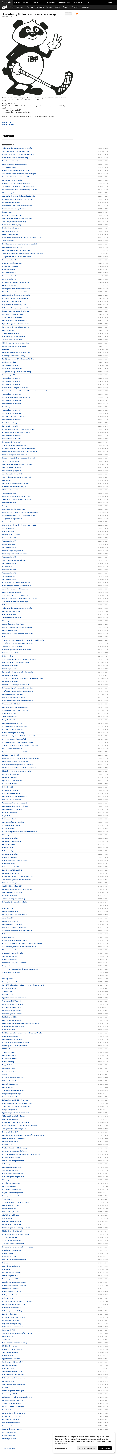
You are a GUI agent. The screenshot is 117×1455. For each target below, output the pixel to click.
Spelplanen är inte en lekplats (12, 368)
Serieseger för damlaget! (10, 1196)
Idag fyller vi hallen (8, 531)
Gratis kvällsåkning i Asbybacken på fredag (16, 250)
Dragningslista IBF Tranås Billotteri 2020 (15, 796)
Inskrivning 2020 (7, 787)
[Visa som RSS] (77, 14)
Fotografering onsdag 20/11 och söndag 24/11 (17, 876)
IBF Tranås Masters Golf (10, 784)
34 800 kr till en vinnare (9, 956)
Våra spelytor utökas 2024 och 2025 (14, 416)
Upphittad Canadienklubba (11, 1359)
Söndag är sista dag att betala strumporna (16, 397)
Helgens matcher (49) (9, 260)
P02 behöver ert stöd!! (9, 1071)
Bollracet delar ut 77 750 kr (11, 867)
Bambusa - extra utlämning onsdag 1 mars (16, 496)
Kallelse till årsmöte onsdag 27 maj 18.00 (15, 170)
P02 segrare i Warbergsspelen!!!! (12, 1173)
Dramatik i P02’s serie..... (10, 1084)
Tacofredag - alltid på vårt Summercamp (15, 151)
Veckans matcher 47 (9, 541)
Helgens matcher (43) (9, 276)
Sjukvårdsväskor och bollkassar (12, 1375)
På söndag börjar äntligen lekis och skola (15, 685)
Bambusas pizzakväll (9, 362)
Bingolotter (6, 816)
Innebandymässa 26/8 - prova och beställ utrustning (19, 458)
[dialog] (84, 1442)
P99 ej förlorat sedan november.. (12, 1327)
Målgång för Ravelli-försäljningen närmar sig (16, 183)
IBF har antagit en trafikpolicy (11, 1189)
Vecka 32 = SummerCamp (10, 461)
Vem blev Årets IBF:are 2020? (11, 800)
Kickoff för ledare (8, 605)
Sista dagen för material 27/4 (11, 1308)
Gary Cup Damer (7, 979)
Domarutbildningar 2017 (10, 1132)
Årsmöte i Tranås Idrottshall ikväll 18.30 (15, 806)
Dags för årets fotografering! (11, 1272)
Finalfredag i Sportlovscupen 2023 (13, 509)
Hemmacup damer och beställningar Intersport (17, 889)
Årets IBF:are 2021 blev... (10, 717)
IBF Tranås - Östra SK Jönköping (13, 1078)
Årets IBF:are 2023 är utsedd (11, 467)
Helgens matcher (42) (9, 279)
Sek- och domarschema (10, 1119)
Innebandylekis (7, 122)
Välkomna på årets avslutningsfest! (13, 1384)
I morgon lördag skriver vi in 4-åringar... (15, 455)
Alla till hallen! (6, 480)
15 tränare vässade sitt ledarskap (13, 490)
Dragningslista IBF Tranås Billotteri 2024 (15, 320)
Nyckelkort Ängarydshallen (11, 774)
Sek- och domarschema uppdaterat (14, 1260)
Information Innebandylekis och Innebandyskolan (18, 448)
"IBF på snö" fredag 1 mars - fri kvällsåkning (16, 372)
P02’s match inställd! (9, 1081)
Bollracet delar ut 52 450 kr (11, 755)
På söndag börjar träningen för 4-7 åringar (16, 292)
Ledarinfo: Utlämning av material (13, 694)
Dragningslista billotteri (10, 161)
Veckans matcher (8, 522)
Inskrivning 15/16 (7, 1368)
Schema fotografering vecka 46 (12, 550)
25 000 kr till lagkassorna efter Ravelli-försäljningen (19, 174)
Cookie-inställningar (8, 1448)
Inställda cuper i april (9, 819)
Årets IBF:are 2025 (8, 241)
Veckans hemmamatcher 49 (11, 400)
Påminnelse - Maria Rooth (10, 950)
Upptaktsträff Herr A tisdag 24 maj (13, 1304)
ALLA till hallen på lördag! (10, 1215)
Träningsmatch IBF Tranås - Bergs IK (14, 1001)
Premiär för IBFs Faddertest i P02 (13, 1349)
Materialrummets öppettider (11, 1292)
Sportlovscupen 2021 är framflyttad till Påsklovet (18, 742)
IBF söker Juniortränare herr (11, 1183)
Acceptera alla (105, 1448)
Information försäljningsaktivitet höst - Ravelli (17, 199)
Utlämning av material (9, 1438)
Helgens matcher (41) (9, 285)
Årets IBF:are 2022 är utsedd (11, 592)
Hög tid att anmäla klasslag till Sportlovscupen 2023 (19, 525)
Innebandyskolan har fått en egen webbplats (17, 627)
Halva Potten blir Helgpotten (11, 423)
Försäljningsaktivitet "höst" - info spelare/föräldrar (18, 429)
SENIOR (16, 2)
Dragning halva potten (9, 1314)
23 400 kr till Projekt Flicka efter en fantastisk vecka (19, 947)
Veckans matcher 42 (9, 573)
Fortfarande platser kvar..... (11, 1276)
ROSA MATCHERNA (8, 269)
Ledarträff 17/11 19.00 (9, 1256)
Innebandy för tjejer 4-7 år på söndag (14, 927)
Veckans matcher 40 (9, 579)
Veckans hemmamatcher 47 (11, 410)
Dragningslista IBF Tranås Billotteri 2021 (15, 707)
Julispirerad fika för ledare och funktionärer (16, 257)
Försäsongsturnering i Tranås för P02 (14, 1151)
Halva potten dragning (9, 506)
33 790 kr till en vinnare (9, 1049)
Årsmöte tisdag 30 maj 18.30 (11, 1167)
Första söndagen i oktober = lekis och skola (16, 582)
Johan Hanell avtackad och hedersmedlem (16, 589)
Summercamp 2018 (8, 1030)
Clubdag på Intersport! (9, 959)
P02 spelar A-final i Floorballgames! (13, 1317)
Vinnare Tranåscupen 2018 (11, 972)
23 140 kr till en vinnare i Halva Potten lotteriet (17, 931)
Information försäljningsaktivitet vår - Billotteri (17, 177)
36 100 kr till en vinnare (9, 1237)
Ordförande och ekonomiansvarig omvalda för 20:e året (20, 1023)
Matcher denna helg (8, 864)
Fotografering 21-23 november (12, 1416)
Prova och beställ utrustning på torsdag (15, 298)
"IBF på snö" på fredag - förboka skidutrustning (17, 643)
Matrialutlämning (7, 1355)
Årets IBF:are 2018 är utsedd (11, 1020)
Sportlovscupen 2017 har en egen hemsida (16, 1228)
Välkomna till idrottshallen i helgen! (13, 1116)
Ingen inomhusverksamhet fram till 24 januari (17, 752)
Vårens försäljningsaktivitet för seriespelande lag (18, 515)
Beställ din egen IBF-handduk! (12, 1014)
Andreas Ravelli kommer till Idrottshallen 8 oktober (18, 196)
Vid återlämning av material (11, 825)
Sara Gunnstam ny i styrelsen (11, 471)
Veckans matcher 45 (9, 557)
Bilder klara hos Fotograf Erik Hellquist (15, 388)
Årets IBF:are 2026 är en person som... (14, 164)
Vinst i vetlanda (7, 1199)
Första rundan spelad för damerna (13, 1413)
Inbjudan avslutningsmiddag (11, 1323)
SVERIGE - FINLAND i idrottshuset (13, 1407)
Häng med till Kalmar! (9, 1186)
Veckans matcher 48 (9, 538)
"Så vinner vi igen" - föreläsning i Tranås (15, 193)
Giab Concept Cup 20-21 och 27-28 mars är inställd (19, 736)
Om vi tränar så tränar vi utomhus (13, 822)
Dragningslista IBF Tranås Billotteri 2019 (15, 915)
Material (5, 934)
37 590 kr (5, 1074)
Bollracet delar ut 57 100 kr (11, 535)
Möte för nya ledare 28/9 (10, 1279)
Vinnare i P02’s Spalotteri (10, 1097)
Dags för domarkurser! (9, 1365)
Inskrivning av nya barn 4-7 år (11, 215)
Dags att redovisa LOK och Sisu (12, 1400)
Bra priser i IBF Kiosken (9, 812)
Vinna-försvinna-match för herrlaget (14, 487)
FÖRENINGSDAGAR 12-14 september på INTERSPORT (19, 1125)
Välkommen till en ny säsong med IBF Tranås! (17, 218)
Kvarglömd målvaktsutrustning (12, 1221)
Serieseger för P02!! (8, 1330)
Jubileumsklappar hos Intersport (13, 1244)
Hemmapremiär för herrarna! (11, 442)
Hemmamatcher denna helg (11, 873)
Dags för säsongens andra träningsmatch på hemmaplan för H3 (23, 1135)
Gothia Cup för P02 (8, 1087)
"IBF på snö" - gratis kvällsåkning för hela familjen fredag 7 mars (23, 253)
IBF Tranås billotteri (8, 828)
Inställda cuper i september (11, 793)
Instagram (5, 1263)
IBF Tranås (7, 2)
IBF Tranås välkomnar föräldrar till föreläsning (17, 1301)
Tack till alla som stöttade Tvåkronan (14, 560)
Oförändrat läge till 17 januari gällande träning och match (20, 758)
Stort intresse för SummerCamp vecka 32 (15, 327)
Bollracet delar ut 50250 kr (10, 653)
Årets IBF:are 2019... (8, 918)
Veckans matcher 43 (9, 570)
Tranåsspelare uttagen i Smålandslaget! (15, 1148)
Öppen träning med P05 (10, 911)
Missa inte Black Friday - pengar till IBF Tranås (17, 1103)
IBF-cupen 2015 (7, 1387)
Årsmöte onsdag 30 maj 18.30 (12, 1039)
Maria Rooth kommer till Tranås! (12, 953)
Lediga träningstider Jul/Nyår (11, 1094)
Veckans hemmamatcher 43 (11, 435)
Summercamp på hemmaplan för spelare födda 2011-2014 (21, 237)
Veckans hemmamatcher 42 (11, 439)
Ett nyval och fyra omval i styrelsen (13, 336)
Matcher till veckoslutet (9, 857)
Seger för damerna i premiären (12, 1429)
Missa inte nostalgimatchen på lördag (14, 1343)
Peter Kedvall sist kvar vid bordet (13, 1410)
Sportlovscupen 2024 (9, 375)
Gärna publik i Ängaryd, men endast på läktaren (17, 634)
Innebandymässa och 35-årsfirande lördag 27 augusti (19, 598)
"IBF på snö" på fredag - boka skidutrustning (17, 499)
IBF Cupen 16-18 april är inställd (12, 729)
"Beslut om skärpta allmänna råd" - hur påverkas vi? (19, 768)
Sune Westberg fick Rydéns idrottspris (15, 710)
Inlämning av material (9, 621)
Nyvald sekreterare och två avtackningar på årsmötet (19, 244)
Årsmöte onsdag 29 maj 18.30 (12, 340)
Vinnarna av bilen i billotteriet (11, 704)
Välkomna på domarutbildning (12, 892)
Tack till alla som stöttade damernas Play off (16, 477)
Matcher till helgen (8, 851)
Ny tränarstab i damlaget (10, 1036)
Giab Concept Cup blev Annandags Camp (16, 343)
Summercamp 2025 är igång (11, 225)
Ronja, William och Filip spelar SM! (13, 1004)
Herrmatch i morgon (8, 844)
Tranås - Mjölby (7, 991)
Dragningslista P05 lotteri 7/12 (12, 870)
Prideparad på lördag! (9, 883)
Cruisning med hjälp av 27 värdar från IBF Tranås (18, 154)
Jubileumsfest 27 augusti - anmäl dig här (15, 602)
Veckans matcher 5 (8, 528)
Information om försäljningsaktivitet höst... (16, 282)
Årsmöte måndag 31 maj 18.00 (12, 723)
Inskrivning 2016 (7, 1298)
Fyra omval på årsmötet (10, 921)
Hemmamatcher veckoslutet (11, 841)
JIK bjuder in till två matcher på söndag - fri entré (18, 186)
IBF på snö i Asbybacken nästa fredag (14, 739)
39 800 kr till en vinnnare (10, 1170)
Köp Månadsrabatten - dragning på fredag (16, 432)
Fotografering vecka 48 (10, 266)
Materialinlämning (8, 937)
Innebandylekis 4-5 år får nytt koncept (14, 1046)
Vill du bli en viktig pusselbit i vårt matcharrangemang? (20, 969)
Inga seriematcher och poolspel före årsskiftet (17, 764)
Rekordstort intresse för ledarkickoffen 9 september (19, 451)
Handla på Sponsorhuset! (10, 1419)
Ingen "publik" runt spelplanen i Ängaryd (15, 662)
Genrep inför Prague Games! (11, 1010)
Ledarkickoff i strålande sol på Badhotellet (16, 295)
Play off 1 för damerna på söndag (13, 1193)
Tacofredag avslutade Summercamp (14, 221)
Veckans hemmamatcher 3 (11, 381)
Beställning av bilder (9, 407)
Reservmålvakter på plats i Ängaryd (13, 624)
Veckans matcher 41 (9, 576)
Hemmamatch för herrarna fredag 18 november (17, 1247)
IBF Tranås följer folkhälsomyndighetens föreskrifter (19, 832)
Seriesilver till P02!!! (8, 1068)
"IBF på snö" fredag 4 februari (12, 646)
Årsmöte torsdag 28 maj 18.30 (12, 1371)
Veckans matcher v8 (9, 503)
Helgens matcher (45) (9, 273)
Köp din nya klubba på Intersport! (13, 1161)
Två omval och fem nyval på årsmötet (14, 803)
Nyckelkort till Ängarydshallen (12, 780)
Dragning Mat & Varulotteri (11, 611)
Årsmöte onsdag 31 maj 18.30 (12, 474)
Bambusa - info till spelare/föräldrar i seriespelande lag (20, 512)
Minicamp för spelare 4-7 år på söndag (15, 860)
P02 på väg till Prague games (11, 1007)
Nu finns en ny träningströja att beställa (15, 761)
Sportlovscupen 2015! (9, 1394)
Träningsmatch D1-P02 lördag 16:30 (14, 1129)
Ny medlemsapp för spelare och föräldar (15, 324)
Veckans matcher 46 (9, 547)
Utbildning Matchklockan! (10, 1288)
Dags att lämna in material (10, 1320)
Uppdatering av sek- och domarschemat (15, 1113)
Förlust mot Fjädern (8, 1435)
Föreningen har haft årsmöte (11, 1157)
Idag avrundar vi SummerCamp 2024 (14, 305)
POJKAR (25, 2)
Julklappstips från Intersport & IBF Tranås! (16, 1106)
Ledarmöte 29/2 (7, 1336)
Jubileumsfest (7, 1218)
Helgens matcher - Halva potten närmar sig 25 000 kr (19, 190)
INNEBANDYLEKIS (63, 2)
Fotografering (6, 966)
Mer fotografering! (8, 1253)
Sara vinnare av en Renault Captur (13, 314)
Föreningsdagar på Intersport (12, 982)
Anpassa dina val (61, 1448)
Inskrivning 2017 (7, 1145)
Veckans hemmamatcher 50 (11, 394)
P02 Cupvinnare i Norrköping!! (12, 1231)
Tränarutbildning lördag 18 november (14, 445)
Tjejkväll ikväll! (7, 1339)
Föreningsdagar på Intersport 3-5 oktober (16, 289)
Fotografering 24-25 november (12, 180)
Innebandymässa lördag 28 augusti (13, 697)
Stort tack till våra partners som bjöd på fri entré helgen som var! (23, 678)
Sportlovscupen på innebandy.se (13, 1391)
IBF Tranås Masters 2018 (10, 988)
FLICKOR (35, 2)
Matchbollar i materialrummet (11, 1250)
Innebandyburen (7, 212)
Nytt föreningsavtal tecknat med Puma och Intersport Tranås (22, 1033)
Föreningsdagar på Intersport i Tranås (14, 940)
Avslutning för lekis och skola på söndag (29, 14)
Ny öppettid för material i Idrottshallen (14, 902)
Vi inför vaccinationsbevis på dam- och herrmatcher (19, 659)
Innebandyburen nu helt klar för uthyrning (15, 311)
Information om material (10, 790)
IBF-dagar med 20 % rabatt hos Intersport (15, 1234)
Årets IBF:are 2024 (8, 330)
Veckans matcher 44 (9, 563)
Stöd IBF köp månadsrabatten (12, 749)
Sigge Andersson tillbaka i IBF (12, 317)
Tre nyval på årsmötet (9, 167)
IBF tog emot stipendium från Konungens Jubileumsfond (21, 1154)
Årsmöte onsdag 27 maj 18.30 (12, 809)
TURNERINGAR (77, 2)
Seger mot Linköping (9, 1432)
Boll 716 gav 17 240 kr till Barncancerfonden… (17, 1397)
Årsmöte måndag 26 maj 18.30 (12, 247)
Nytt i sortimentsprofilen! (10, 1141)
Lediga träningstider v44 (10, 1109)
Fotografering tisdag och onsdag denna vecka (17, 672)
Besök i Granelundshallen (10, 234)
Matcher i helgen (7, 656)
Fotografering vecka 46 (10, 426)
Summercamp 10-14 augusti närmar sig (15, 158)
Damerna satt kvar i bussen (11, 1426)
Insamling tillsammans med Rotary (13, 356)
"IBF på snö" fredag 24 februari (12, 519)
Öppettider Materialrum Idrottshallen (14, 998)
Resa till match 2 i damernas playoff (14, 346)
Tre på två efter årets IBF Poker (12, 1240)
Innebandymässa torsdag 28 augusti (14, 209)
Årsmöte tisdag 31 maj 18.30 (11, 618)
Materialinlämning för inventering (13, 733)
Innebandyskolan (8, 124)
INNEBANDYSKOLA (48, 2)
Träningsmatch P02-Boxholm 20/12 (13, 1090)
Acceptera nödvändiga (87, 1448)
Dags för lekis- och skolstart (11, 202)
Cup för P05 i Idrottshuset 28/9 (12, 886)
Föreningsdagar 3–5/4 (9, 1058)
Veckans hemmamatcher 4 (11, 378)
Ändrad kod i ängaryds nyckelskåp (13, 899)
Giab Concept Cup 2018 (10, 1055)
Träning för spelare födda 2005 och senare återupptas (20, 745)
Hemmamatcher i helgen (10, 665)
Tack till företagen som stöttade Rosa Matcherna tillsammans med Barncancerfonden (30, 391)
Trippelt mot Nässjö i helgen (11, 1403)
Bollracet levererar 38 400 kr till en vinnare (15, 1100)
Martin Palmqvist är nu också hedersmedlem (16, 586)
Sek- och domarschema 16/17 (12, 1266)
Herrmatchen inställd (9, 1208)
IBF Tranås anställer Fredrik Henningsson (15, 1042)
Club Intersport (7, 1164)
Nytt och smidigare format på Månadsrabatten (17, 688)
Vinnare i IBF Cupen (8, 1052)
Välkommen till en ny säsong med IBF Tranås (17, 148)
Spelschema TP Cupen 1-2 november (14, 963)
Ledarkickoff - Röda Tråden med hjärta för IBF (17, 205)
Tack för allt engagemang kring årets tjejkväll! (17, 1333)
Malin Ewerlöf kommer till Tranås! (13, 1026)
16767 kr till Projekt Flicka (10, 1212)
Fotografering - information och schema (15, 1122)
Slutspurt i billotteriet (9, 713)
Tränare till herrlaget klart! (10, 333)
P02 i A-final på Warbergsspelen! (13, 1177)
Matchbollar (6, 1269)
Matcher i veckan (7, 637)
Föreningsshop (7, 566)
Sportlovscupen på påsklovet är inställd (15, 726)
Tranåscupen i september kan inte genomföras (17, 691)
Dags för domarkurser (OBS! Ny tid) (14, 1282)
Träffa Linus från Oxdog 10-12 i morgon (15, 595)
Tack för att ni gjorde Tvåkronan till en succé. (17, 879)
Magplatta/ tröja (7, 1065)
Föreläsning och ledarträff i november (14, 554)
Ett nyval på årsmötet (9, 614)
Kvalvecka (5, 349)
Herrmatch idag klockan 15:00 (12, 1224)
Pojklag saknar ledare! (9, 1295)
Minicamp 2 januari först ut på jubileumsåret (16, 649)
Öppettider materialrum (9, 777)
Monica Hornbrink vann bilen (11, 228)
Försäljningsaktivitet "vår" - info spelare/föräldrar (18, 359)
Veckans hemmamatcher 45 (11, 420)
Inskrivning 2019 (7, 908)
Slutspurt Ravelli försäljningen (12, 263)
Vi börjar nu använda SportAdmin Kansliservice (17, 701)
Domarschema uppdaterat (11, 1423)
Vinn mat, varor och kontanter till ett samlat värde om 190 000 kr (23, 640)
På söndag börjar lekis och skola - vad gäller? (17, 771)
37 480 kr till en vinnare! (9, 1346)
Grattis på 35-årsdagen (9, 630)
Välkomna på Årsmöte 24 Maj (12, 1311)
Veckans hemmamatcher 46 (11, 413)
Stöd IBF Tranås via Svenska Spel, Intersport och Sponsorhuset (23, 985)
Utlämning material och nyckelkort (13, 1138)
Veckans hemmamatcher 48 (11, 404)
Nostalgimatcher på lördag (11, 1205)
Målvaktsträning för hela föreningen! (14, 1285)
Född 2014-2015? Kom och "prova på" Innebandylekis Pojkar (22, 943)
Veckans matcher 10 (9, 493)
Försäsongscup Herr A (9, 895)
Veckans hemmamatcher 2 (11, 384)
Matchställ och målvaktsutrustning (13, 1378)
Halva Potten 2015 (8, 1381)
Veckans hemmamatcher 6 (11, 365)
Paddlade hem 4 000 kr (9, 1017)
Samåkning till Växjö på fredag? (12, 1362)
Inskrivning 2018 (7, 994)
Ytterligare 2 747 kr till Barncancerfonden (15, 1202)
